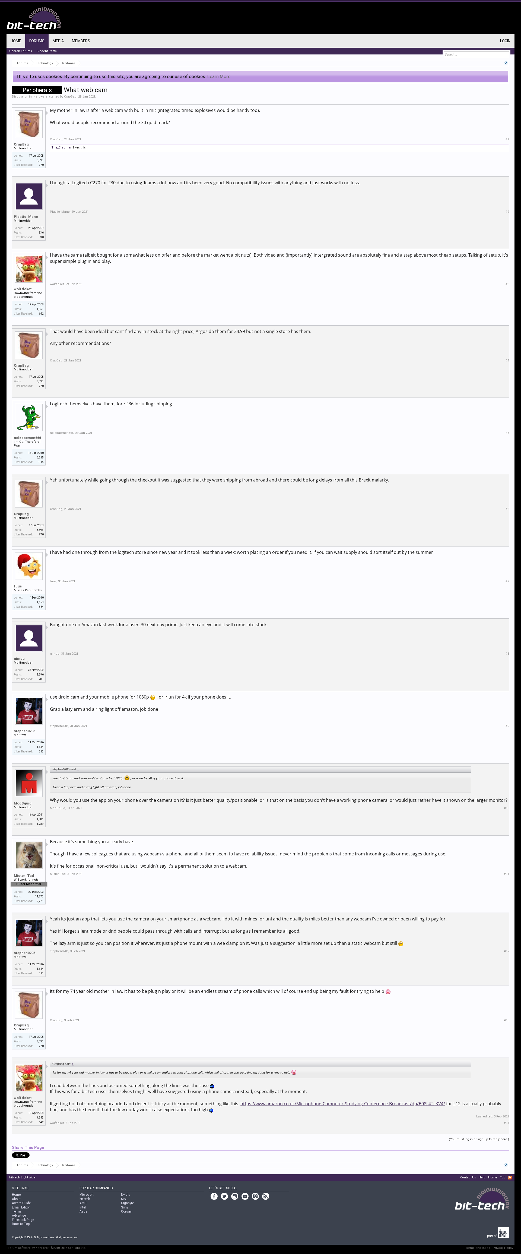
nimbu (19, 659)
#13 (506, 1020)
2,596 (40, 674)
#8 (507, 653)
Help (482, 1177)
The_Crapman (62, 147)
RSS (510, 1177)
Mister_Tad (24, 876)
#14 (506, 1123)
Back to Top (21, 1224)
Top (502, 1177)
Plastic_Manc (26, 217)
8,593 (40, 160)
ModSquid (22, 803)
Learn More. (219, 76)
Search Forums (20, 51)
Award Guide (21, 1203)
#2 (507, 212)
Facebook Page (23, 1220)
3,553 (40, 309)
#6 (507, 509)
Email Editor (21, 1207)
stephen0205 (24, 731)
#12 (506, 951)
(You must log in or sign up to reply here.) (479, 1139)
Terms (17, 1211)
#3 (507, 284)
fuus (18, 586)
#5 (507, 433)
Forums (37, 41)
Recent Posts (47, 51)
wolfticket (23, 289)
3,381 (40, 819)
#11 (506, 874)
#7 (507, 581)
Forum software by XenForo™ (47, 1248)
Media (58, 41)
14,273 (39, 896)
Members (81, 41)
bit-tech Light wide (22, 1177)
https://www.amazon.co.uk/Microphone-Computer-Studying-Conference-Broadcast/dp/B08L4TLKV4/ (342, 1104)
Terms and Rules (477, 1248)
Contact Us (468, 1177)
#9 (507, 726)
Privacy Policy (503, 1248)
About (16, 1199)
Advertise (19, 1215)
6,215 (40, 457)
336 (41, 232)
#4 (507, 360)
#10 (506, 808)
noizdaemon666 (27, 438)
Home (16, 41)
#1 (507, 139)
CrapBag (70, 96)
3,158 (40, 602)
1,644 (40, 746)
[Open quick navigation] (505, 63)
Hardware (40, 96)
